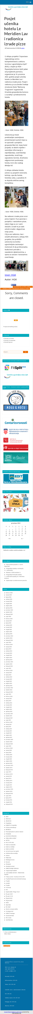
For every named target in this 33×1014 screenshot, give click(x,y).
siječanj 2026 (9, 608)
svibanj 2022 (9, 703)
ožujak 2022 (9, 707)
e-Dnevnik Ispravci (7, 342)
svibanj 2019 (9, 780)
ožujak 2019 (9, 785)
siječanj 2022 (9, 711)
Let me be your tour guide (12, 851)
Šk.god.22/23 (9, 898)
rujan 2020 (8, 746)
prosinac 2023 (9, 662)
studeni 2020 (9, 741)
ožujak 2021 (9, 733)
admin (22, 48)
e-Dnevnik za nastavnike (9, 340)
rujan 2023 (8, 668)
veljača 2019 (9, 787)
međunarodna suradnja (12, 853)
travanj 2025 (9, 627)
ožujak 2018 (9, 802)
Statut (7, 902)
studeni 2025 (9, 612)
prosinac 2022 (9, 687)
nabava (8, 855)
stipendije (8, 905)
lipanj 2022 (8, 700)
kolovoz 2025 (9, 618)
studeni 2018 (9, 791)
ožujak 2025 (9, 629)
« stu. (9, 538)
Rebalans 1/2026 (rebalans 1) (13, 572)
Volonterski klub (10, 915)
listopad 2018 (9, 793)
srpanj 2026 (9, 595)
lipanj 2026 (8, 597)
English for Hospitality (11, 825)
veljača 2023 (9, 683)
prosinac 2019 (9, 765)
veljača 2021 (9, 735)
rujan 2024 (8, 642)
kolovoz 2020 (9, 748)
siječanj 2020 (9, 763)
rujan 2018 (8, 795)
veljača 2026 (9, 605)
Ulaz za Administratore (10, 932)
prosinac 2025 (9, 610)
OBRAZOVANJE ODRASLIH (12, 868)
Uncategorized (9, 911)
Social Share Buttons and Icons (13, 1012)
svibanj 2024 (9, 651)
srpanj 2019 (9, 776)
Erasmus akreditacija (11, 827)
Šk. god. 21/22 (9, 896)
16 (19, 532)
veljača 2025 (9, 631)
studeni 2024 (9, 638)
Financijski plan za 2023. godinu (23, 286)
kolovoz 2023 (9, 670)
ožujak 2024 (9, 655)
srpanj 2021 (9, 724)
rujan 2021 (8, 720)
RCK (7, 889)
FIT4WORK (8, 834)
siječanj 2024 (9, 659)
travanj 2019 (9, 782)
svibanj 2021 (9, 729)
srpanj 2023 (9, 672)
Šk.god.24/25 (9, 900)
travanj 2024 (9, 653)
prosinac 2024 (9, 636)
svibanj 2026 (9, 599)
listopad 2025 (9, 614)
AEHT (7, 816)
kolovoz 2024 (9, 644)
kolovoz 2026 (9, 593)
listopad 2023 (9, 666)
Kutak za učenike (10, 849)
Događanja (8, 823)
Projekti (8, 881)
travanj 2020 (9, 757)
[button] (28, 2)
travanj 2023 (9, 679)
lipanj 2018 (8, 798)
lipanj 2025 (8, 623)
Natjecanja (8, 857)
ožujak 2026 (9, 603)
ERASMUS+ (8, 829)
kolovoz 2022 (9, 696)
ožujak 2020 (9, 759)
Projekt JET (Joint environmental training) (16, 879)
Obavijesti (8, 864)
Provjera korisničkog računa (10, 326)
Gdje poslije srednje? (11, 838)
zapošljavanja (9, 920)
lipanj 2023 (8, 675)
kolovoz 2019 (9, 774)
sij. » (22, 538)
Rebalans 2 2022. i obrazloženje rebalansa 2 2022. (15, 288)
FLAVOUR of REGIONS (11, 836)
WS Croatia (8, 918)
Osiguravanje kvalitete (11, 870)
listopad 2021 (9, 718)
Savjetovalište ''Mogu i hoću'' (13, 892)
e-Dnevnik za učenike (8, 338)
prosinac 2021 (9, 713)
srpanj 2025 (9, 621)
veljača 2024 (9, 657)
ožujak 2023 (9, 681)
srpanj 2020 (9, 750)
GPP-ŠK (7, 840)
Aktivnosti (8, 819)
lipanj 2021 (8, 726)
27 (9, 535)
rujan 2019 (8, 772)
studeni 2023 (9, 664)
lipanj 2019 (8, 778)
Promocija (8, 887)
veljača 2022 (9, 709)
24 (22, 533)
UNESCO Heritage (10, 913)
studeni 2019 (9, 767)
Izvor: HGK (10, 274)
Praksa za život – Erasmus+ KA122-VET (15, 877)
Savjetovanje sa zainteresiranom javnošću (16, 580)
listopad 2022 (9, 692)
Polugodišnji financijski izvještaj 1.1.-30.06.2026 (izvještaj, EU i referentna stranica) (14, 576)
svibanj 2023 (9, 677)
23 (19, 533)
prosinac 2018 (9, 789)
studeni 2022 (9, 690)
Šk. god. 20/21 (9, 894)
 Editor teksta (7, 934)
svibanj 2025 (9, 625)
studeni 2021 (9, 716)
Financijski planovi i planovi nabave (14, 831)
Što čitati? (8, 907)
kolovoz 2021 (9, 722)
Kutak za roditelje (10, 847)
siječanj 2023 (9, 685)
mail (24, 550)
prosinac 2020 (9, 739)
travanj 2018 (9, 800)
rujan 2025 (8, 616)
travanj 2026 (9, 601)
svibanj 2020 (9, 754)
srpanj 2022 (9, 698)
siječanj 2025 (9, 633)
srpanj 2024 (9, 647)
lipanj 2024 (8, 649)
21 (12, 533)
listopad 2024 (9, 640)
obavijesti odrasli (10, 866)
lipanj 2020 (8, 752)
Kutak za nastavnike (10, 844)
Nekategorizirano (10, 860)
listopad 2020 (9, 744)
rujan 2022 (8, 694)
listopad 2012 (9, 804)
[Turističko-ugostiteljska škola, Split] (16, 10)
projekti (8, 883)
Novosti (8, 862)
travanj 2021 (9, 731)
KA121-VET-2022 (10, 842)
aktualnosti (8, 821)
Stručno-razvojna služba (12, 909)
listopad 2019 (9, 770)
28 (12, 535)
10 (22, 530)
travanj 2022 (9, 705)
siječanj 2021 (9, 737)
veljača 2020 (9, 761)
